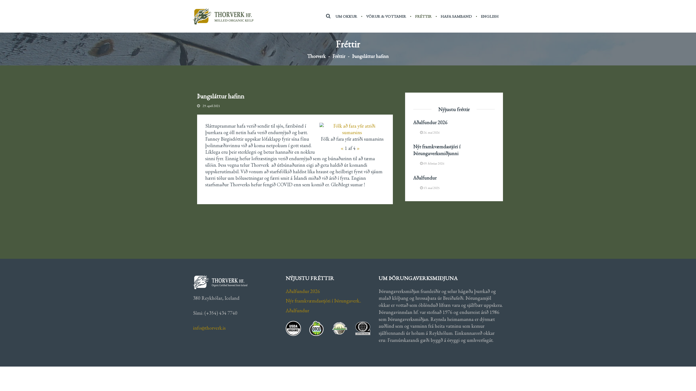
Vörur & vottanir (386, 16)
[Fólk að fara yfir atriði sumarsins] (352, 129)
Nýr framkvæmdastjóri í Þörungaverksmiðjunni (437, 149)
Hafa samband (456, 16)
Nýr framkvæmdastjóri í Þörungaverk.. (323, 301)
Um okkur (346, 16)
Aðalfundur (425, 178)
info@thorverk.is (209, 328)
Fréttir (423, 16)
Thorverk (316, 56)
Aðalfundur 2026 (430, 122)
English (490, 16)
